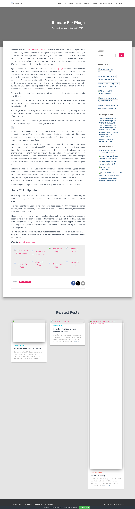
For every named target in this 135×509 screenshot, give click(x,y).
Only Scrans (118, 3)
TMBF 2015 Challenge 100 (107, 127)
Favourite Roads (105, 3)
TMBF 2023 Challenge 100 (107, 118)
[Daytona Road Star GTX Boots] (29, 331)
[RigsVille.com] (17, 3)
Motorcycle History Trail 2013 (108, 132)
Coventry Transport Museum (108, 158)
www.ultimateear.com (27, 242)
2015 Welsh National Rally (107, 181)
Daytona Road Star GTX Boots (27, 348)
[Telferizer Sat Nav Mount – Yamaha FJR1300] (60, 321)
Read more (76, 342)
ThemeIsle (120, 504)
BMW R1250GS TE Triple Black (107, 86)
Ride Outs (61, 3)
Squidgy (60, 69)
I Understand (84, 507)
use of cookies (73, 507)
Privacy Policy (17, 504)
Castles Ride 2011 (104, 137)
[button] (65, 3)
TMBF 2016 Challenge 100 (107, 125)
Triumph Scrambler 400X (106, 79)
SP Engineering (98, 475)
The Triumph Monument (106, 153)
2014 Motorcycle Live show (37, 50)
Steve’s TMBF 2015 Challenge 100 (109, 175)
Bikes (70, 3)
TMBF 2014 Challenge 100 (107, 130)
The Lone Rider (104, 169)
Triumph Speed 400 (104, 93)
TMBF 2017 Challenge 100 (107, 123)
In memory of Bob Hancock (33, 504)
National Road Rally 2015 (107, 164)
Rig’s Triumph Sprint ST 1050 (107, 108)
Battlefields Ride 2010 (106, 139)
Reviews (78, 3)
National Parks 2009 (105, 141)
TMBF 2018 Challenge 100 (107, 121)
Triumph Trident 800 (104, 72)
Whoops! (86, 3)
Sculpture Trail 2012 (105, 134)
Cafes (94, 3)
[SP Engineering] (106, 394)
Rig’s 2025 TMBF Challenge (106, 101)
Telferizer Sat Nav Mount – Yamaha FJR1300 (65, 330)
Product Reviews (25, 281)
